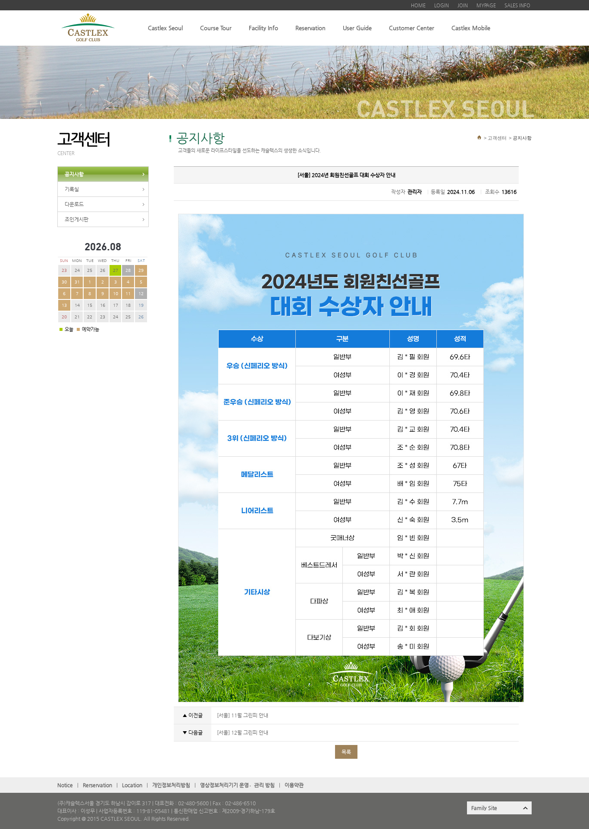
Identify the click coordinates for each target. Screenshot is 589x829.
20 (64, 317)
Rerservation (97, 785)
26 (102, 270)
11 (128, 293)
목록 (346, 752)
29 (141, 270)
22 (89, 317)
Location (132, 785)
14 (77, 305)
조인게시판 (76, 219)
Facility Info (263, 28)
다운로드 (74, 204)
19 (141, 305)
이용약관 (294, 785)
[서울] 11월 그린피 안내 (242, 715)
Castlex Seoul (165, 28)
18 (128, 305)
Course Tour (216, 28)
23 (64, 270)
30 (64, 282)
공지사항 (74, 174)
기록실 (72, 189)
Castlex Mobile (470, 28)
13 (64, 305)
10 (115, 293)
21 (77, 317)
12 (141, 293)
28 (128, 270)
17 (115, 305)
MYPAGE (486, 5)
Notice (65, 785)
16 (102, 305)
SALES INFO (517, 5)
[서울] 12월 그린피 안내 (242, 732)
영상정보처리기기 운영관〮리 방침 (237, 785)
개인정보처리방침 (171, 785)
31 (77, 282)
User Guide (357, 28)
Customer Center (411, 28)
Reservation (310, 28)
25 (89, 270)
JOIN (462, 5)
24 (77, 270)
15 (89, 305)
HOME (418, 5)
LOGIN (441, 5)
